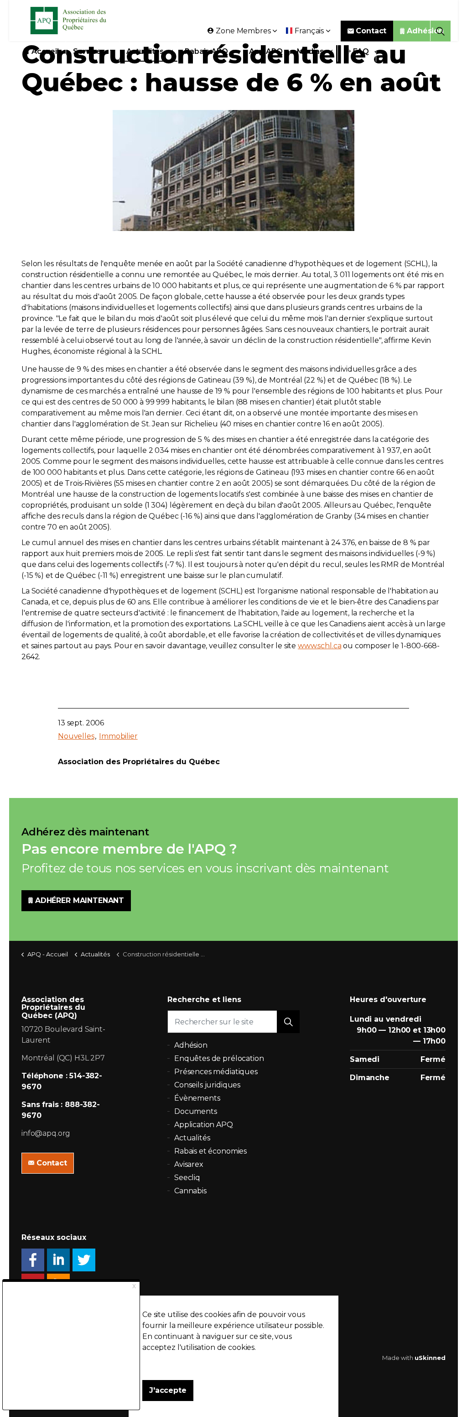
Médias (310, 51)
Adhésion (425, 30)
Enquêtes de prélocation (219, 1058)
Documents (195, 1111)
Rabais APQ (206, 51)
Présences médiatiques (216, 1071)
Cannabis (190, 1190)
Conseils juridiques (207, 1085)
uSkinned (430, 1357)
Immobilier (118, 736)
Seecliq (187, 1177)
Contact (371, 30)
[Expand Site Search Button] (440, 31)
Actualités (145, 51)
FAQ (361, 51)
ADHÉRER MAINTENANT (79, 900)
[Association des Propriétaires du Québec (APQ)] (80, 20)
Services (89, 51)
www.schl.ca (319, 645)
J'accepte (168, 1390)
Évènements (197, 1098)
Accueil (45, 51)
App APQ (266, 51)
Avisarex (188, 1164)
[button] (288, 1021)
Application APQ (203, 1124)
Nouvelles (76, 736)
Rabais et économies (210, 1151)
